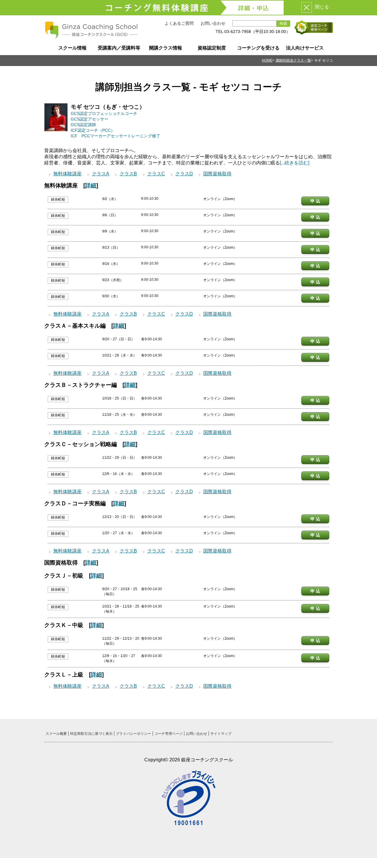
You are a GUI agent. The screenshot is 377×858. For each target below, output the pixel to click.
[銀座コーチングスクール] (91, 36)
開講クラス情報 (165, 47)
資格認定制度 (212, 47)
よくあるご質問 (179, 23)
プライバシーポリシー (133, 734)
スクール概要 (56, 734)
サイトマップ (221, 734)
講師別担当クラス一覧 (293, 60)
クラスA (100, 173)
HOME (267, 60)
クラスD (184, 173)
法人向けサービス (305, 47)
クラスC (156, 173)
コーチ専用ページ (168, 734)
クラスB (128, 173)
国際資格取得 (217, 173)
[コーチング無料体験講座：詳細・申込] (188, 7)
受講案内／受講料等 (119, 47)
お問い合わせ (213, 23)
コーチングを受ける (258, 47)
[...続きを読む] (294, 162)
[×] (306, 7)
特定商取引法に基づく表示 (91, 734)
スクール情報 (72, 47)
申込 (316, 201)
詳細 (90, 185)
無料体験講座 (67, 173)
